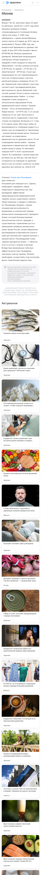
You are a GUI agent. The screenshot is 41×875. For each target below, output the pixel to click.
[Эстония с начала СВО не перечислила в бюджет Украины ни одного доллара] (20, 781)
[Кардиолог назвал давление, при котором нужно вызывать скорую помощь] (20, 431)
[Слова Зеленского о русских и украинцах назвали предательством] (20, 501)
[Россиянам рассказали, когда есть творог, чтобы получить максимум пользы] (20, 396)
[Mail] (7, 2)
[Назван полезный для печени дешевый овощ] (20, 466)
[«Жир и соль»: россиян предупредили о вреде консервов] (20, 606)
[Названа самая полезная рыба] (20, 325)
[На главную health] (15, 2)
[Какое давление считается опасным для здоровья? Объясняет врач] (20, 360)
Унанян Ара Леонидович (20, 177)
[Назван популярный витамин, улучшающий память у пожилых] (20, 746)
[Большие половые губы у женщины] (20, 536)
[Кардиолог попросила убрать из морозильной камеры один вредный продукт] (20, 641)
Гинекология (18, 10)
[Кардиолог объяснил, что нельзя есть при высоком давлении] (20, 711)
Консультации (6, 10)
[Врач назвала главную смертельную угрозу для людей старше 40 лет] (20, 851)
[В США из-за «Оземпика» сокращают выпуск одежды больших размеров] (20, 676)
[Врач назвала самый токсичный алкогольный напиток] (20, 816)
